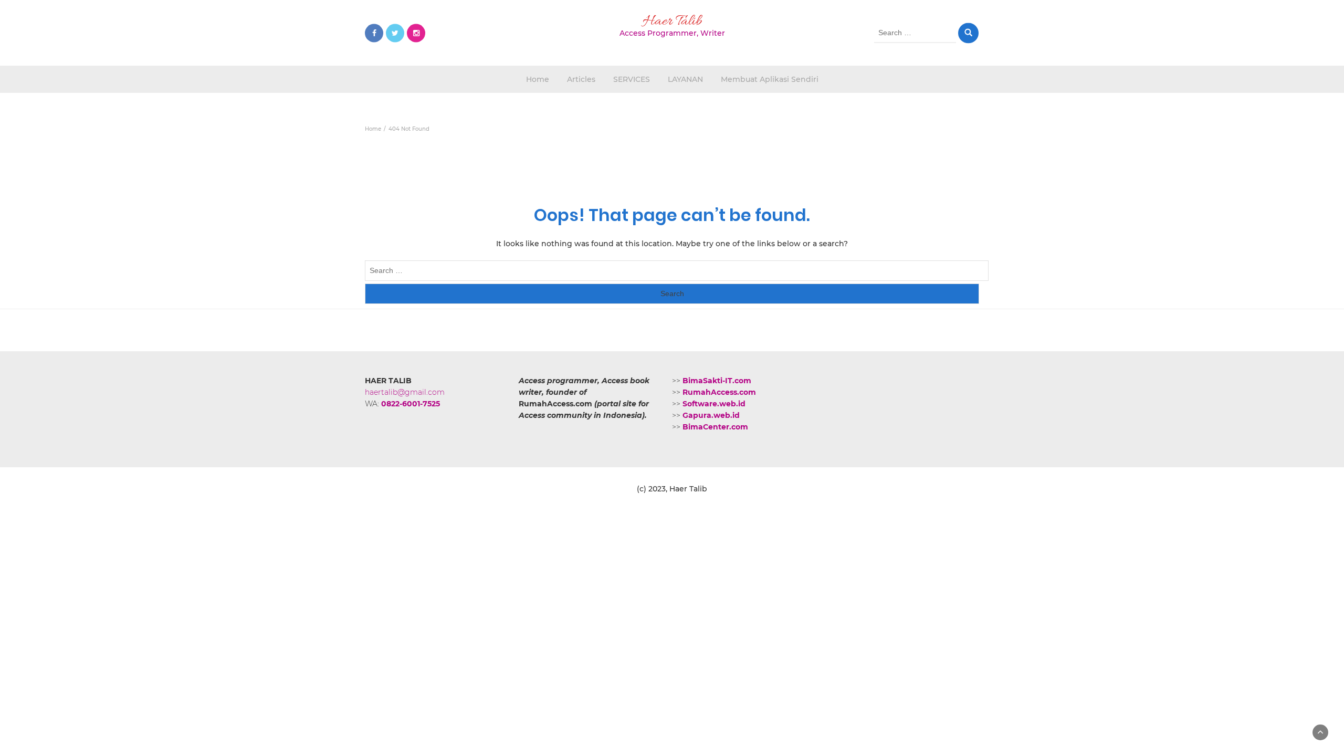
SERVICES (631, 79)
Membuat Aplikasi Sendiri (769, 79)
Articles (581, 79)
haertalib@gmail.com (405, 392)
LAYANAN (685, 79)
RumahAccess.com (719, 392)
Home (537, 79)
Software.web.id (714, 403)
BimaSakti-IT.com (716, 380)
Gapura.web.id (711, 415)
